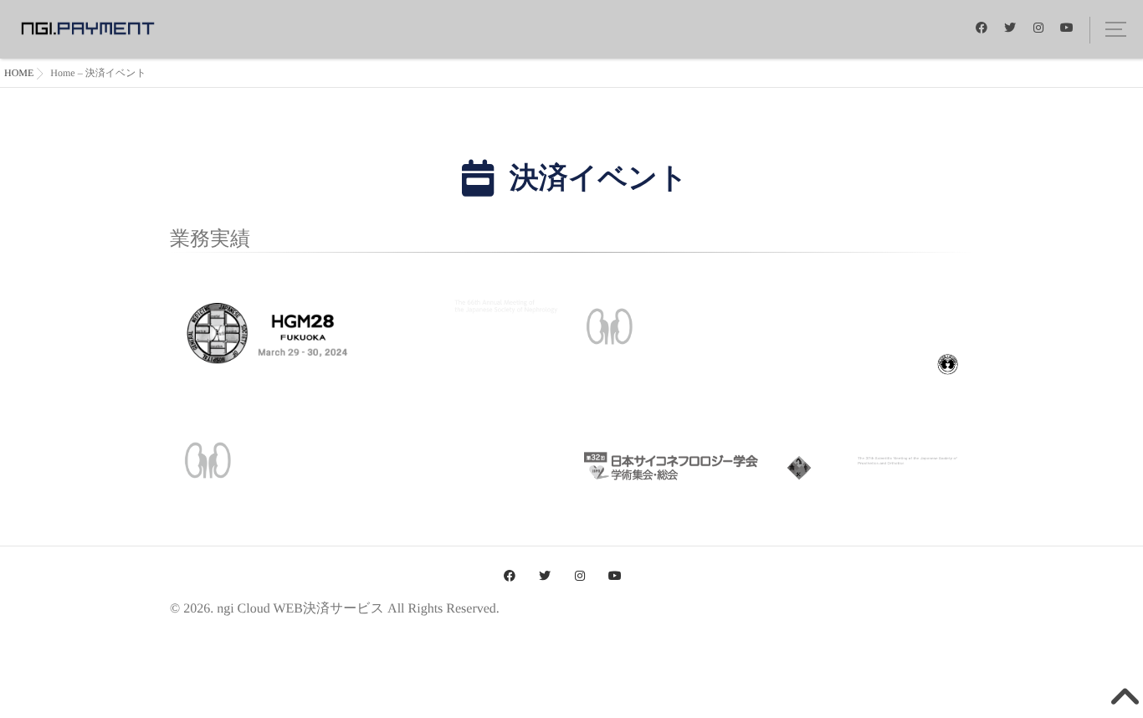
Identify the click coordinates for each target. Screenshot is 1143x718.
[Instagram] (1038, 26)
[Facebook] (981, 26)
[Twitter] (1010, 26)
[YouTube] (1066, 26)
